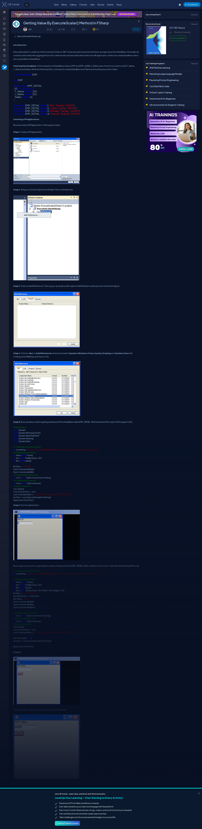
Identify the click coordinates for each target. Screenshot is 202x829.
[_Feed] (5, 18)
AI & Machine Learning (160, 67)
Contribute (192, 4)
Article (136, 29)
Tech (56, 4)
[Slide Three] (76, 14)
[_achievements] (5, 39)
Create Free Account (67, 823)
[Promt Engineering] (172, 131)
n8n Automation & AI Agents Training (167, 104)
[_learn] (5, 34)
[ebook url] (156, 53)
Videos (73, 4)
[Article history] (47, 29)
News (64, 4)
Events (110, 4)
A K (30, 29)
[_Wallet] (5, 28)
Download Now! (178, 38)
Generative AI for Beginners (163, 98)
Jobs (92, 4)
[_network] (5, 44)
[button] (83, 29)
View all (194, 14)
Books (101, 4)
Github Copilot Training (161, 92)
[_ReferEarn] (5, 49)
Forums (83, 4)
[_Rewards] (5, 55)
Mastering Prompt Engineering (164, 80)
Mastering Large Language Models (166, 74)
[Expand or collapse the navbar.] (5, 12)
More (119, 4)
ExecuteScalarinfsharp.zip (29, 36)
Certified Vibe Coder (159, 86)
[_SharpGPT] (5, 60)
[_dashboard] (5, 23)
